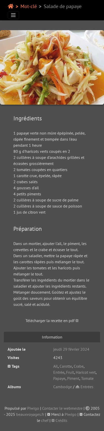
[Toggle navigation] (13, 15)
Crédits (61, 420)
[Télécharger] (77, 320)
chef (44, 420)
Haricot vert (86, 372)
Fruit (70, 372)
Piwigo (33, 408)
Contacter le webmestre (62, 408)
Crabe (79, 366)
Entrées (86, 386)
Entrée (58, 372)
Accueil (11, 6)
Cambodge (62, 386)
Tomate (87, 378)
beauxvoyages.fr (30, 414)
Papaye (59, 378)
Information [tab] (52, 337)
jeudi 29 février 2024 (71, 349)
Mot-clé (28, 6)
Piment (73, 378)
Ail (55, 366)
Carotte (66, 366)
